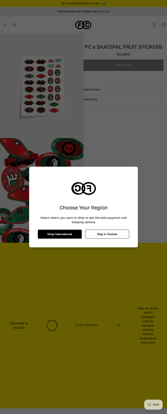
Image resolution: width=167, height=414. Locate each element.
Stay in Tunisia (107, 234)
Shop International (59, 234)
